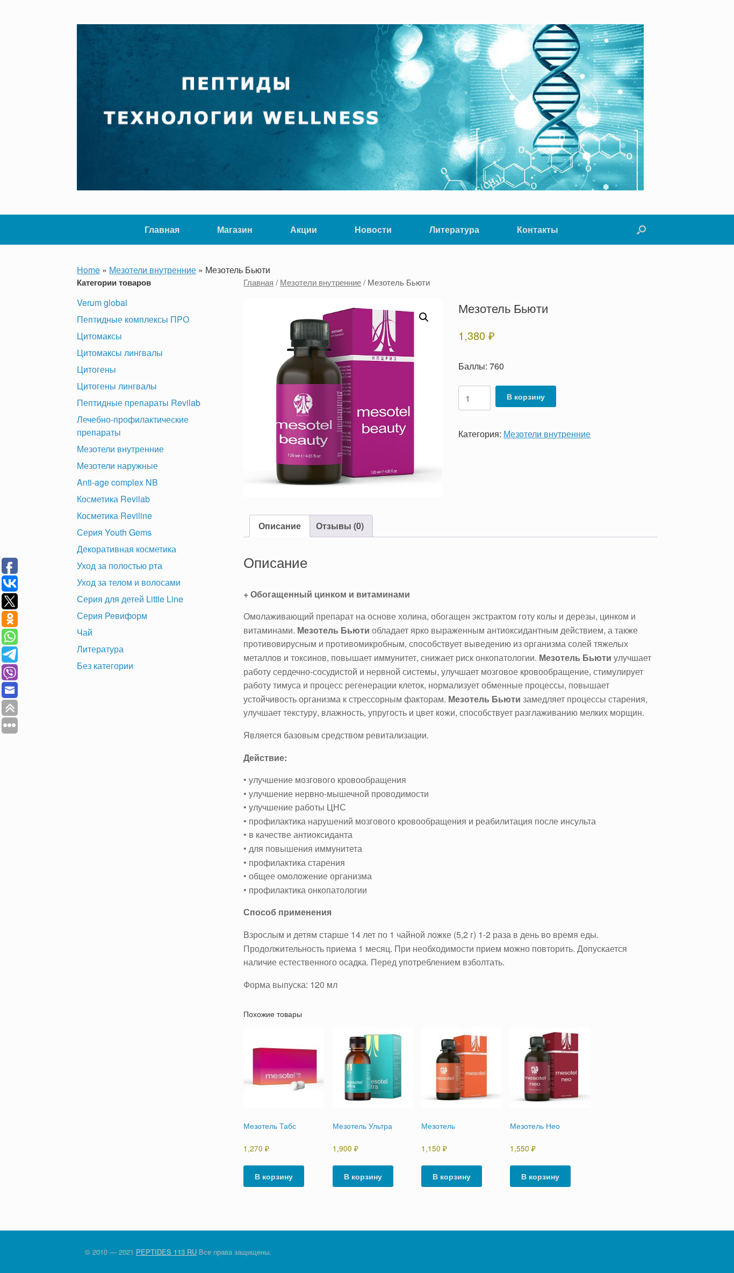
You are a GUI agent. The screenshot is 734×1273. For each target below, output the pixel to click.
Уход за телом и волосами (129, 582)
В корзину (526, 396)
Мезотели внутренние (152, 270)
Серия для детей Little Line (130, 599)
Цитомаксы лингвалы (120, 352)
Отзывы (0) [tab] (340, 526)
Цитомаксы (99, 336)
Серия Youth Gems (114, 532)
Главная (162, 229)
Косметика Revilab (113, 499)
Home (88, 270)
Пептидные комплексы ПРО (133, 319)
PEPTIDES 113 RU (166, 1252)
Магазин (235, 229)
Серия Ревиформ (112, 615)
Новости (373, 229)
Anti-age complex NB (117, 482)
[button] (641, 230)
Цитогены (96, 369)
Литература (454, 229)
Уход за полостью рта (119, 565)
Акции (303, 229)
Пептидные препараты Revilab (138, 402)
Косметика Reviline (114, 515)
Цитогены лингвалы (117, 386)
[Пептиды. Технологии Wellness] (360, 107)
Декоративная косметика (126, 549)
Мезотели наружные (117, 465)
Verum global (102, 302)
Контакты (537, 229)
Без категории (105, 665)
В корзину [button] (274, 1176)
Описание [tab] (279, 526)
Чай (84, 632)
